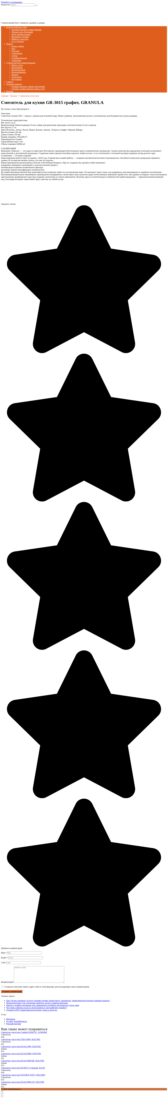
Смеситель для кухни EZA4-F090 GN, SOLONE (22, 1082)
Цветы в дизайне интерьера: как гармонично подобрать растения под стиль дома (42, 1005)
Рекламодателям (13, 1024)
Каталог (10, 91)
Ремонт (9, 44)
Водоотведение (18, 70)
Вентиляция (17, 67)
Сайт (3, 962)
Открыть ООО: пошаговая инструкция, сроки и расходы (31, 1010)
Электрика (16, 60)
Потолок (15, 51)
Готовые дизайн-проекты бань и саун (28, 89)
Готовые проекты (14, 84)
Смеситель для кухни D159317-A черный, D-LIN (23, 1068)
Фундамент (17, 79)
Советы (9, 82)
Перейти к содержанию (11, 2)
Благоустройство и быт (16, 27)
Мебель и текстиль (20, 39)
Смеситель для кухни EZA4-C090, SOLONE (21, 1046)
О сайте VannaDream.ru (16, 1021)
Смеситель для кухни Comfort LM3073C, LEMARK (24, 1032)
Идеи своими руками (21, 34)
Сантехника (17, 53)
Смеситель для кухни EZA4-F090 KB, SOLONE (22, 1061)
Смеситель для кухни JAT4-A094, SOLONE (20, 1039)
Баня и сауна (17, 65)
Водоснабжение (19, 72)
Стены (14, 56)
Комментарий (7, 982)
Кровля (15, 75)
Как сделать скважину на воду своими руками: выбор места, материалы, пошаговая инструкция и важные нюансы (58, 1000)
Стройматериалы (19, 58)
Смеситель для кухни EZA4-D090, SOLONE (21, 1053)
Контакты (10, 1019)
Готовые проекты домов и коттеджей (28, 86)
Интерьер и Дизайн (20, 37)
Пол (13, 48)
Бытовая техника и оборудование (26, 30)
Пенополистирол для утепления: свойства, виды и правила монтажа (37, 1003)
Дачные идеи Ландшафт (22, 32)
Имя (3, 953)
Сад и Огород (18, 41)
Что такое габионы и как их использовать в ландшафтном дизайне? (36, 1008)
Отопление (17, 77)
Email (4, 958)
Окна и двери (18, 46)
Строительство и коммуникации (20, 63)
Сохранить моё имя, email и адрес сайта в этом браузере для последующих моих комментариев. (47, 987)
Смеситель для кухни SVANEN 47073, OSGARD (23, 1075)
